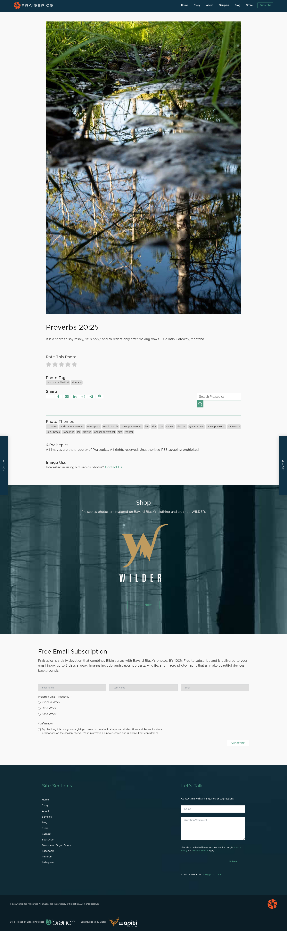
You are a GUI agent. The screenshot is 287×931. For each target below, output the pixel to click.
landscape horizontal (72, 426)
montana (77, 382)
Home (184, 5)
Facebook (48, 851)
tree (161, 426)
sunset (170, 426)
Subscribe (265, 5)
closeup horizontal (131, 426)
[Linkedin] (75, 396)
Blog (237, 5)
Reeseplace (93, 426)
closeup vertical (216, 426)
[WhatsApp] (83, 396)
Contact (46, 834)
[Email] (66, 396)
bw (147, 426)
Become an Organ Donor (56, 845)
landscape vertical (58, 382)
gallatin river (196, 426)
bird (120, 432)
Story (197, 5)
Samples (224, 5)
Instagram (47, 862)
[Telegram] (91, 396)
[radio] (48, 365)
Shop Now (143, 604)
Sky (154, 426)
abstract (181, 426)
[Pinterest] (99, 396)
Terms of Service (200, 851)
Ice (78, 432)
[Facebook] (58, 396)
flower (87, 432)
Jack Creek (53, 432)
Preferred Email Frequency (53, 697)
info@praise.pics (211, 874)
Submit (233, 861)
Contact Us (113, 467)
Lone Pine (68, 432)
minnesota (234, 426)
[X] (50, 396)
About (209, 5)
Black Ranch (110, 426)
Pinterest (47, 856)
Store (249, 5)
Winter (129, 432)
